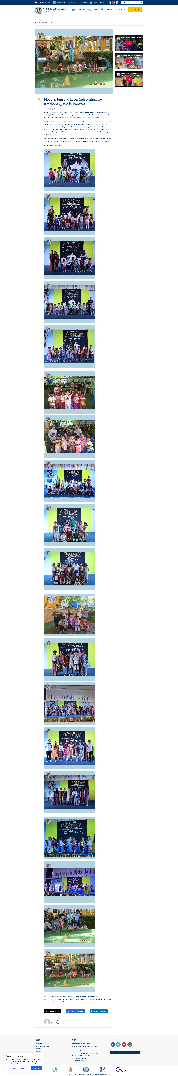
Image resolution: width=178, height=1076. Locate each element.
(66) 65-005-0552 (81, 1058)
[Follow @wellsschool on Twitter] (118, 1045)
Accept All (36, 1068)
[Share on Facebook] (112, 1045)
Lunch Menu (84, 2)
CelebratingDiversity (54, 996)
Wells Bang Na (50, 109)
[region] (24, 1062)
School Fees (38, 1048)
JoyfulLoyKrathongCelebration (59, 999)
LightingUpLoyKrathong (77, 999)
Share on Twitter (54, 1011)
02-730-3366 (79, 1061)
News (42, 22)
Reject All (24, 1068)
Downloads (38, 1051)
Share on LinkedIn (100, 1011)
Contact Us (135, 10)
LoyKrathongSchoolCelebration (96, 999)
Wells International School (58, 1002)
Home (37, 22)
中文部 (118, 9)
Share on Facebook (76, 1011)
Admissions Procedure (42, 1046)
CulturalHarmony (67, 996)
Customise (12, 1068)
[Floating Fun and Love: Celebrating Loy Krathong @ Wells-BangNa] (74, 61)
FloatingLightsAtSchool (81, 996)
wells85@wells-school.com (85, 1056)
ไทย (125, 9)
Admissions (72, 2)
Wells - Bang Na (50, 22)
